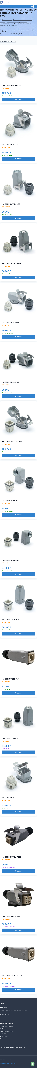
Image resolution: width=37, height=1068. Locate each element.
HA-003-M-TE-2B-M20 (10, 620)
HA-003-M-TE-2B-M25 (10, 679)
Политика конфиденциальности (8, 1063)
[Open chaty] (33, 1064)
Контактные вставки (6, 1026)
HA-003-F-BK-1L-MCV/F (11, 85)
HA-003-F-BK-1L (8, 798)
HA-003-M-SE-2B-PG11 (11, 560)
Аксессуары (3, 1036)
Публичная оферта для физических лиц (12, 1048)
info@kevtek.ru (4, 1014)
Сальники (3, 1034)
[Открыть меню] (32, 6)
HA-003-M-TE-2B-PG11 (11, 738)
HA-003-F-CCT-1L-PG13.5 (12, 857)
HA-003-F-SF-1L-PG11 (11, 382)
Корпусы (2, 1028)
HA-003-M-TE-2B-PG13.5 (12, 976)
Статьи (2, 1039)
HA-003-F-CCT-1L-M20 (11, 204)
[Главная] (0, 20)
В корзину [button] (18, 99)
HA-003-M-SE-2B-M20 (10, 501)
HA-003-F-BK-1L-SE (10, 145)
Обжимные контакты (6, 1031)
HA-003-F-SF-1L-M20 (10, 323)
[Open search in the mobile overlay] (28, 6)
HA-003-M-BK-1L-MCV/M (12, 441)
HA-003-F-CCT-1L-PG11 (11, 263)
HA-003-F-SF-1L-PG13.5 (11, 916)
